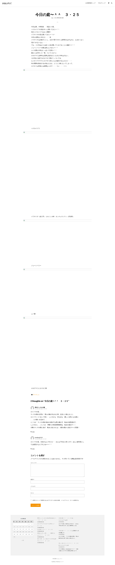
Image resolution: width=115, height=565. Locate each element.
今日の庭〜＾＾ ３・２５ (65, 518)
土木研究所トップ (90, 3)
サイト (32, 493)
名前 (32, 479)
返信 (33, 432)
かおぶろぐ (59, 558)
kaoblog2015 (62, 520)
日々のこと (36, 394)
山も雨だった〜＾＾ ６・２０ (45, 529)
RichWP (62, 561)
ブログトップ (101, 3)
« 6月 (23, 540)
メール (33, 486)
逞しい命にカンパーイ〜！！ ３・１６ (68, 543)
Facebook (109, 3)
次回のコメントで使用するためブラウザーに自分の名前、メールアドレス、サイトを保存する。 (56, 500)
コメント (33, 462)
